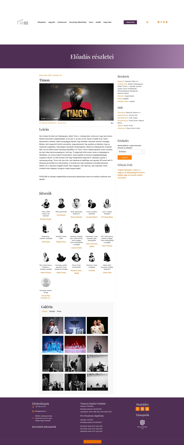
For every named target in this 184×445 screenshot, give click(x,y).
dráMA (98, 22)
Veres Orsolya (107, 246)
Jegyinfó (51, 22)
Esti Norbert (61, 215)
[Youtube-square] (164, 22)
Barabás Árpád (45, 219)
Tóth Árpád (46, 242)
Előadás (52, 311)
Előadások (42, 22)
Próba (59, 311)
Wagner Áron (61, 242)
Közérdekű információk (44, 426)
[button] (147, 22)
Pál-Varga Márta (107, 217)
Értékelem (125, 157)
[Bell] (166, 22)
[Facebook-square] (158, 22)
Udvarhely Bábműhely (77, 22)
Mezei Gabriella (76, 217)
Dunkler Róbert (91, 217)
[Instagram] (161, 22)
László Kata (107, 272)
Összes (44, 311)
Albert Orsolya (46, 272)
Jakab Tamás (61, 272)
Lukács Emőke (76, 248)
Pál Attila (92, 270)
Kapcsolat (107, 22)
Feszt (91, 22)
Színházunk (62, 22)
